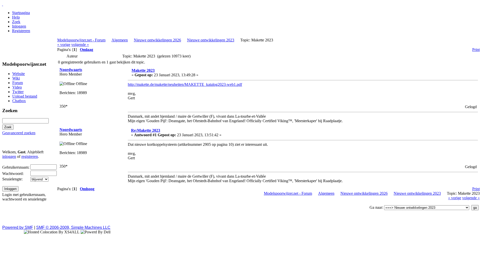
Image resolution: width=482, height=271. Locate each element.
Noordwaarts (70, 69)
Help (16, 17)
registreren (29, 156)
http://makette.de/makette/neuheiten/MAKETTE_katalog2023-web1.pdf (185, 84)
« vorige (63, 44)
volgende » (80, 44)
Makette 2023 (143, 70)
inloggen (9, 156)
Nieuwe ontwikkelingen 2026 (157, 40)
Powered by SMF (17, 227)
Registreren (21, 31)
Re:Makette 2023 (145, 130)
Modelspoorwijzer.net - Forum (81, 40)
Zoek (16, 22)
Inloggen (19, 26)
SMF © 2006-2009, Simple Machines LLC (73, 227)
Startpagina (21, 13)
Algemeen (119, 40)
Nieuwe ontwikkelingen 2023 (210, 40)
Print (476, 49)
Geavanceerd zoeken (18, 133)
